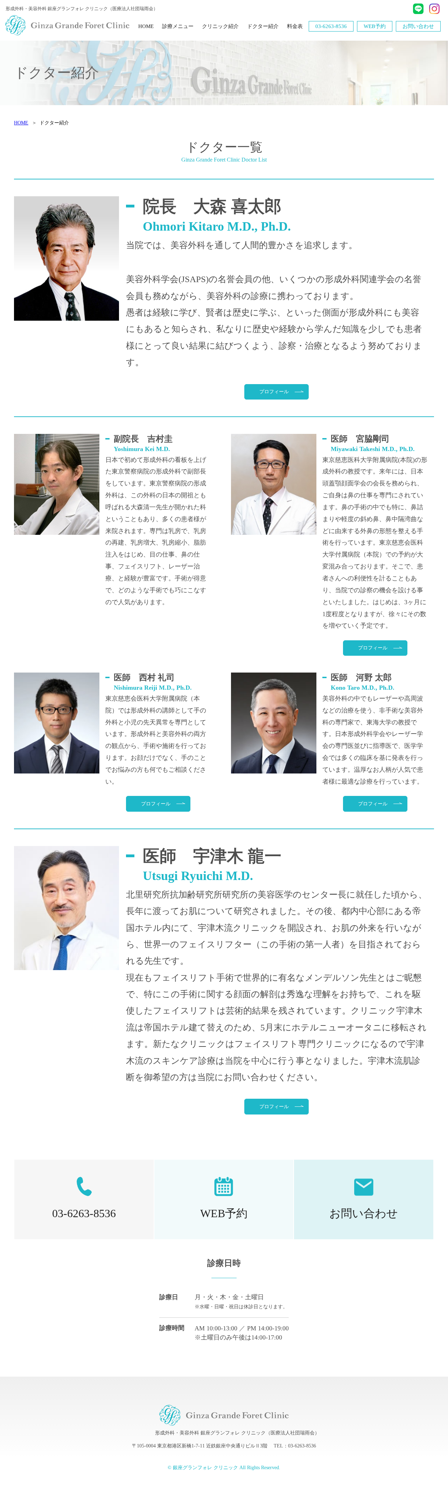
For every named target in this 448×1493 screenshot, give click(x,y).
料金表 (295, 26)
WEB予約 (375, 26)
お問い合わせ (418, 26)
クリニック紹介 (220, 26)
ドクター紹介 (263, 26)
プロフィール (274, 391)
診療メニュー (178, 26)
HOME (146, 26)
